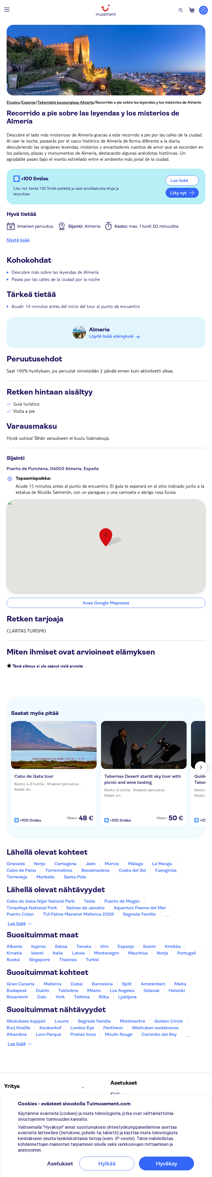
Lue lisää (17, 923)
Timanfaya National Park (32, 907)
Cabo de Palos (21, 870)
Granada (16, 863)
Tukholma (68, 990)
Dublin (42, 990)
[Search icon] (181, 10)
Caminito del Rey (159, 1034)
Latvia (78, 953)
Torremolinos (58, 870)
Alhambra (17, 1034)
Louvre (62, 1021)
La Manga (162, 863)
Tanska (83, 946)
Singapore (39, 959)
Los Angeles (122, 990)
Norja (162, 953)
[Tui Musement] (106, 10)
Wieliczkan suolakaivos (155, 1027)
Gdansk (152, 990)
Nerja (39, 863)
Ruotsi (13, 959)
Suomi (149, 946)
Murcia (112, 863)
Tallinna (82, 996)
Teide (89, 901)
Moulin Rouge (118, 1034)
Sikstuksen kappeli (26, 1021)
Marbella (45, 877)
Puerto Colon (20, 914)
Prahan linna (83, 1034)
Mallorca (53, 983)
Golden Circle (168, 1021)
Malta (180, 983)
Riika (104, 996)
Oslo (41, 996)
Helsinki (177, 990)
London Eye (82, 1027)
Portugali (186, 953)
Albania (14, 946)
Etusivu (13, 102)
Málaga (135, 863)
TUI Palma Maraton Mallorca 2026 (78, 914)
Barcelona (102, 983)
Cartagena (65, 863)
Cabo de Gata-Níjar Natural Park (41, 901)
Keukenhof (50, 1027)
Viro (104, 946)
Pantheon (113, 1027)
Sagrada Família (139, 914)
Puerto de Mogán (122, 901)
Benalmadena (95, 870)
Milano (94, 990)
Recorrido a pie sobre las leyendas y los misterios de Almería (148, 102)
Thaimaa (68, 959)
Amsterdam (153, 983)
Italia (58, 953)
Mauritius (138, 953)
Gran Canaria (21, 983)
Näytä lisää (18, 240)
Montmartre (132, 1021)
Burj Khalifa (18, 1027)
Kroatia (14, 953)
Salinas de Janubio (85, 907)
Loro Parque (48, 1034)
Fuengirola (166, 870)
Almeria (99, 329)
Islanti (37, 953)
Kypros (38, 946)
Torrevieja (17, 877)
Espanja (29, 102)
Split (127, 983)
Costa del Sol (132, 870)
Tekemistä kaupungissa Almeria (65, 102)
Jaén (91, 863)
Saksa (61, 946)
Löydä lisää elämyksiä (111, 336)
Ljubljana (127, 996)
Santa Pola (75, 877)
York (60, 996)
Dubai (77, 983)
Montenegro (106, 953)
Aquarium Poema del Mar (140, 907)
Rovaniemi (17, 996)
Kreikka (173, 946)
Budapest (17, 990)
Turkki (92, 959)
